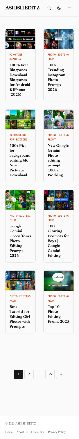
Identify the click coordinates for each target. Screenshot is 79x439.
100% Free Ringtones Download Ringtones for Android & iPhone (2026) (19, 80)
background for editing (18, 137)
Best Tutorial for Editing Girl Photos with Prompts (19, 317)
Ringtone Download (16, 57)
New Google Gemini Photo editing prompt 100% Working (58, 160)
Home (9, 432)
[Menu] (69, 8)
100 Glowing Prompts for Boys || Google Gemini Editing (58, 241)
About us (21, 432)
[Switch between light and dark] (59, 8)
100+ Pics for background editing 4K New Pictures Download (20, 160)
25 (50, 374)
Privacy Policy (57, 432)
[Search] (49, 8)
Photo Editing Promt (58, 57)
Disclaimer (37, 432)
